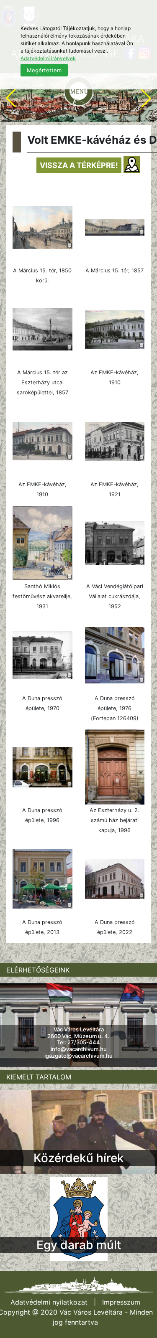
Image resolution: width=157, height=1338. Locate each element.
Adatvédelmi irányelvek (48, 58)
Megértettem (44, 70)
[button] (11, 98)
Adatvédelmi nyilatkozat (49, 1302)
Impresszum (121, 1302)
